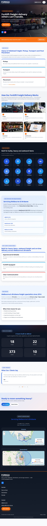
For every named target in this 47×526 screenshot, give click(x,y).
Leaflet (32, 444)
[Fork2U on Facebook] (2, 32)
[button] (24, 438)
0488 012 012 (38, 2)
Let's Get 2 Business (29, 517)
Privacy (41, 514)
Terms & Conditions (12, 84)
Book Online (6, 24)
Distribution (4, 492)
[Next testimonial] (27, 387)
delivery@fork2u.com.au (25, 425)
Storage (3, 495)
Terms (44, 514)
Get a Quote (16, 24)
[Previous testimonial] (19, 387)
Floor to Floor (4, 490)
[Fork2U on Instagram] (5, 32)
